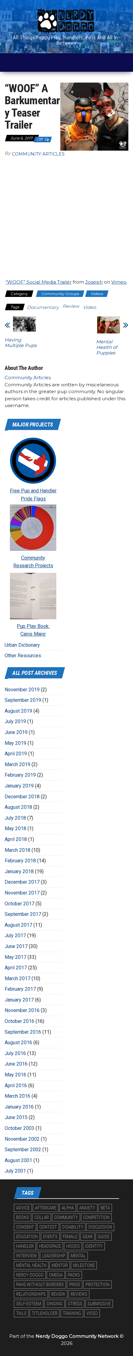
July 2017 (15, 935)
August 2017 (18, 925)
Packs (74, 1275)
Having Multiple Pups (20, 342)
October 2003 (19, 1128)
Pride (74, 1284)
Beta (105, 1208)
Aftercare (45, 1208)
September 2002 (23, 1149)
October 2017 (19, 904)
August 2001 (18, 1160)
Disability (72, 1227)
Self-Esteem (28, 1304)
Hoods (73, 1246)
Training (72, 1313)
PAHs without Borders (40, 1284)
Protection (97, 1284)
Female (70, 1236)
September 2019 (23, 700)
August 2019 (18, 711)
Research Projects (33, 566)
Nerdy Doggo (30, 1275)
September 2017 (23, 914)
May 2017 (15, 957)
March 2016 (17, 1096)
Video (89, 307)
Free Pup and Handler (33, 491)
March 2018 (17, 850)
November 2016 (22, 1010)
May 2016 (15, 1075)
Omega (55, 1275)
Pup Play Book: (33, 626)
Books (22, 1217)
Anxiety (87, 1208)
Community (33, 558)
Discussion (100, 1227)
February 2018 (20, 861)
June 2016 (16, 1064)
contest (48, 1227)
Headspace (50, 1246)
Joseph (94, 282)
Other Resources (23, 656)
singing (54, 1304)
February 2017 (20, 989)
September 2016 (23, 1032)
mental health (31, 1265)
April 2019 (16, 754)
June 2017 (16, 946)
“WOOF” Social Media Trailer (38, 282)
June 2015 (16, 1117)
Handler (25, 1246)
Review (70, 306)
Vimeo (119, 282)
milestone (84, 1265)
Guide (103, 1236)
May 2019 (15, 743)
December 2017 (22, 882)
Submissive (99, 1304)
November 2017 (22, 893)
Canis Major (33, 634)
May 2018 (15, 828)
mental (78, 1256)
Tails (21, 1313)
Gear (87, 1236)
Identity (94, 1246)
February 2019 (20, 775)
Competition (96, 1217)
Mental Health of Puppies (106, 347)
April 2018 (16, 839)
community (66, 1217)
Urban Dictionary (22, 645)
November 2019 (22, 690)
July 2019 (15, 721)
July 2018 (15, 818)
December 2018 (22, 797)
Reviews (79, 1294)
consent (25, 1227)
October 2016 (19, 1021)
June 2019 (16, 732)
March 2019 (17, 764)
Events (50, 1236)
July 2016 (15, 1053)
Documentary (43, 307)
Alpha (68, 1208)
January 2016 (19, 1107)
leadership (53, 1256)
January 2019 (19, 786)
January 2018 (19, 871)
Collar (41, 1217)
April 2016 (16, 1085)
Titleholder (45, 1313)
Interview (26, 1256)
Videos (97, 293)
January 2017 (19, 1000)
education (27, 1236)
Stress (75, 1304)
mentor (60, 1265)
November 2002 (22, 1139)
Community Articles (38, 154)
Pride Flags (33, 499)
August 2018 (18, 807)
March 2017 (17, 978)
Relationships (31, 1294)
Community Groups (60, 293)
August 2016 (18, 1042)
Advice (23, 1208)
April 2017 (16, 968)
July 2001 (15, 1171)
